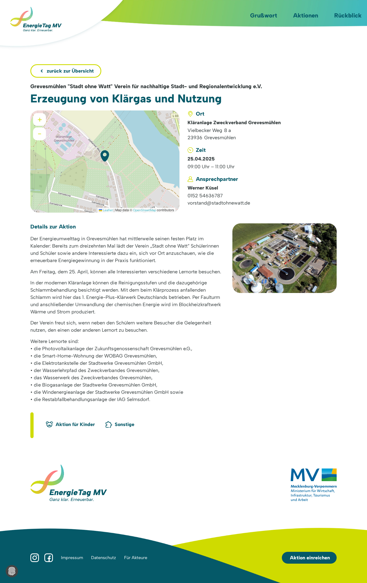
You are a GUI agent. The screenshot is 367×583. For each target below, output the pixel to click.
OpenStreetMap (144, 210)
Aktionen (305, 15)
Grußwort (263, 15)
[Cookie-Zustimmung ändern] (11, 571)
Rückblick (348, 15)
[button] (104, 156)
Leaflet (107, 210)
